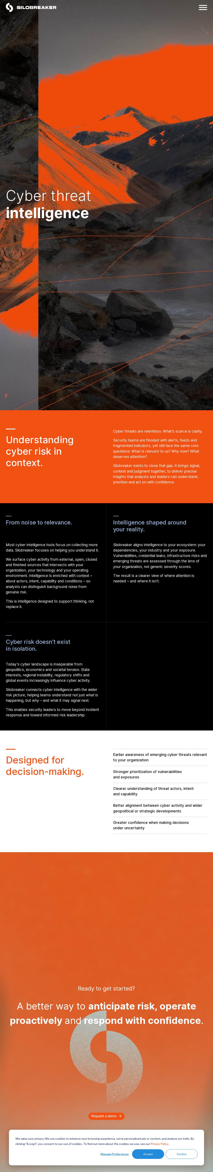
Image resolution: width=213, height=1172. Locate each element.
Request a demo (103, 1116)
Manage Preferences (114, 1154)
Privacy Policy (159, 1144)
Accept (148, 1154)
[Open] (203, 7)
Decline (182, 1154)
